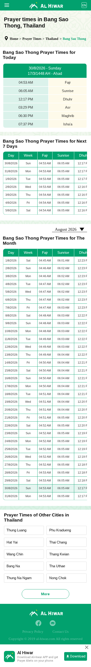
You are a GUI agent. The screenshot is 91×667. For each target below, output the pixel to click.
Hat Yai (12, 542)
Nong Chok (57, 578)
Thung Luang (16, 530)
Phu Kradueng (60, 530)
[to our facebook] (38, 623)
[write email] (53, 623)
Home (14, 39)
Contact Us (60, 631)
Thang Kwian (59, 554)
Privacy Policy (32, 631)
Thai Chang (58, 542)
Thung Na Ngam (19, 578)
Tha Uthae (57, 566)
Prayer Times (31, 39)
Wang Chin (15, 554)
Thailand (52, 39)
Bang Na (13, 566)
